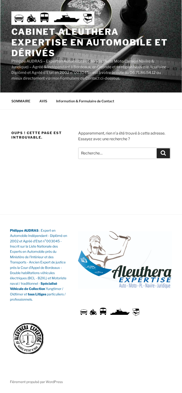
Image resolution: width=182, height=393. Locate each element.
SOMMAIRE (20, 101)
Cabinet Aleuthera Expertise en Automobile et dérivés (89, 42)
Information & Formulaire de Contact (85, 101)
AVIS (43, 101)
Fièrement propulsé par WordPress (36, 382)
